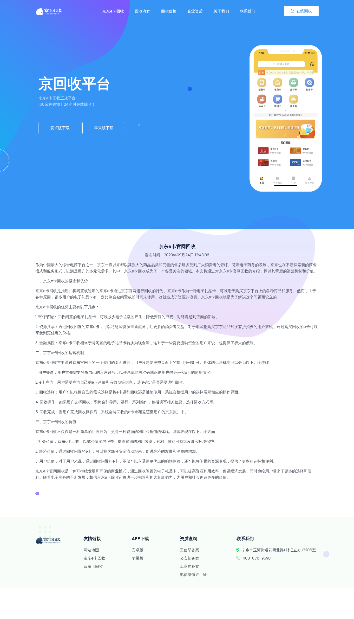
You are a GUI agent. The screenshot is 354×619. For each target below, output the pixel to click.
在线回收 (304, 11)
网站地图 (91, 550)
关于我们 (221, 11)
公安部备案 (189, 558)
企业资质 (195, 11)
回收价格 (169, 11)
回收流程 (142, 11)
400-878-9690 (257, 558)
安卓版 (137, 550)
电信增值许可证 (193, 574)
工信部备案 (189, 550)
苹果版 (137, 558)
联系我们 (247, 11)
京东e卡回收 (113, 11)
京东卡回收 (93, 566)
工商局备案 (189, 566)
